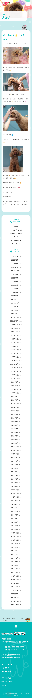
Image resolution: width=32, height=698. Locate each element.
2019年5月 (14, 472)
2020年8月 (14, 418)
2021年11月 (14, 364)
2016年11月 (14, 580)
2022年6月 (14, 339)
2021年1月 (14, 400)
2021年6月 (14, 382)
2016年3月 (15, 590)
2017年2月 (14, 569)
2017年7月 (14, 551)
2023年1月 (14, 314)
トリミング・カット (21, 43)
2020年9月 (14, 414)
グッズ (16, 237)
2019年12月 (14, 447)
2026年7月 (15, 256)
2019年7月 (14, 465)
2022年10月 (14, 325)
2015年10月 (14, 605)
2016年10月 (14, 583)
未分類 (16, 227)
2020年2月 (14, 440)
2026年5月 (15, 260)
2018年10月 (14, 497)
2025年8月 (15, 274)
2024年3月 (15, 296)
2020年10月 (14, 411)
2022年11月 (14, 321)
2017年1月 (14, 572)
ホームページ (16, 244)
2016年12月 (14, 576)
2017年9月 (14, 544)
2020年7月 (14, 422)
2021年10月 (14, 368)
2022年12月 (14, 317)
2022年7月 (14, 335)
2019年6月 (14, 468)
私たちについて (7, 682)
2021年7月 (14, 378)
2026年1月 (15, 267)
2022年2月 (14, 353)
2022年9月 (14, 328)
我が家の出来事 (16, 240)
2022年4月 (14, 346)
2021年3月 (14, 393)
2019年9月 (14, 457)
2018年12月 (14, 490)
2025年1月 (15, 289)
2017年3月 (14, 565)
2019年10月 (14, 454)
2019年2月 (14, 483)
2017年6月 (14, 554)
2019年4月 (14, 475)
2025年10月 (15, 271)
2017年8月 (14, 547)
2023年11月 (15, 299)
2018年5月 (14, 515)
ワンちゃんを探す (8, 664)
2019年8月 (14, 461)
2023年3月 (14, 310)
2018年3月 (14, 522)
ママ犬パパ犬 (6, 678)
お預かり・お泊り (16, 233)
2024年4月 (15, 292)
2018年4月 (14, 518)
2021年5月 (14, 386)
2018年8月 (14, 504)
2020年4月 (14, 432)
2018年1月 (14, 529)
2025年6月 (15, 281)
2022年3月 (14, 350)
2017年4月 (14, 562)
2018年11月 (14, 493)
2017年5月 (14, 558)
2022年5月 (14, 343)
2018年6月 (14, 511)
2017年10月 (14, 540)
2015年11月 (14, 601)
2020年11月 (14, 407)
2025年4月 (15, 285)
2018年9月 (14, 501)
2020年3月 (14, 436)
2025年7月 (15, 278)
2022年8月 (14, 332)
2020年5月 (15, 429)
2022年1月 (14, 357)
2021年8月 (14, 375)
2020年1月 (14, 443)
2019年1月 (14, 486)
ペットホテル (6, 671)
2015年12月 (15, 598)
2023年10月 (15, 303)
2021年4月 (14, 389)
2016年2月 (15, 594)
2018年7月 (14, 508)
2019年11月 (14, 450)
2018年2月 (14, 526)
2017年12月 (14, 533)
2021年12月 (14, 361)
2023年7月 (15, 307)
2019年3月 (14, 479)
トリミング (5, 668)
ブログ (4, 685)
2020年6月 (14, 425)
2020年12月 (14, 404)
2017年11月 (14, 536)
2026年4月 (15, 264)
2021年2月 (14, 396)
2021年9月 (14, 371)
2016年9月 (14, 587)
